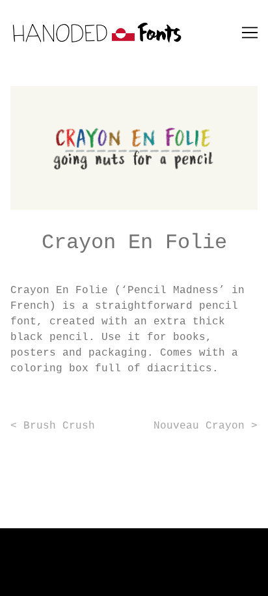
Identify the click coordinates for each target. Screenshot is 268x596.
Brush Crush (59, 426)
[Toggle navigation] (250, 32)
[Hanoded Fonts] (134, 32)
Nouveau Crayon (199, 426)
